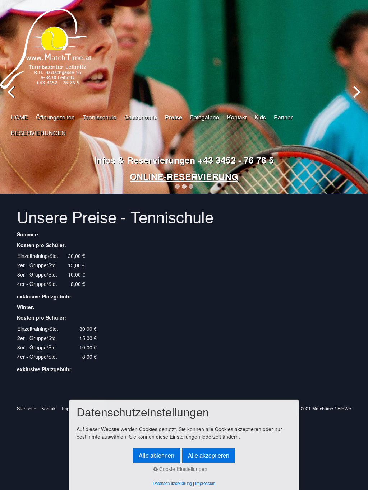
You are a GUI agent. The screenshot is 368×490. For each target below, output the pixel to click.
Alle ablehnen (156, 455)
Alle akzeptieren (208, 455)
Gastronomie (140, 117)
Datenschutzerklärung (172, 483)
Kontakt (237, 117)
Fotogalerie (204, 117)
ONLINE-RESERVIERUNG (184, 176)
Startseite (26, 408)
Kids (260, 117)
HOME (19, 117)
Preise (173, 117)
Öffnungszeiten (55, 117)
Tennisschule (99, 117)
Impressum (205, 483)
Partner (283, 117)
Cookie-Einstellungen (182, 468)
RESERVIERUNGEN (38, 133)
